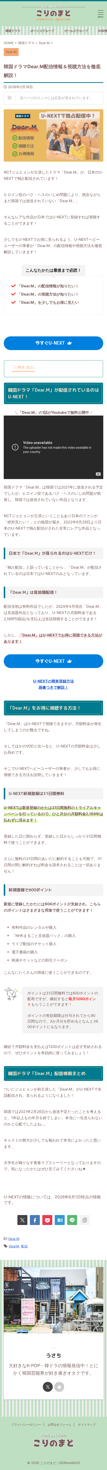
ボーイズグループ (42, 31)
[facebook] (35, 1220)
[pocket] (47, 1220)
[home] (59, 1387)
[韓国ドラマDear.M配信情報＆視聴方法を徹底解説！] (60, 1220)
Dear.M (13, 1239)
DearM (14, 1246)
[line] (72, 1220)
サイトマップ (87, 1424)
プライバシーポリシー (26, 1424)
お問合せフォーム (59, 1424)
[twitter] (22, 1220)
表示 (30, 367)
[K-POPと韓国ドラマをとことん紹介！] (53, 14)
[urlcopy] (85, 1220)
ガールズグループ (76, 31)
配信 (24, 1246)
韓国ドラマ (12, 31)
